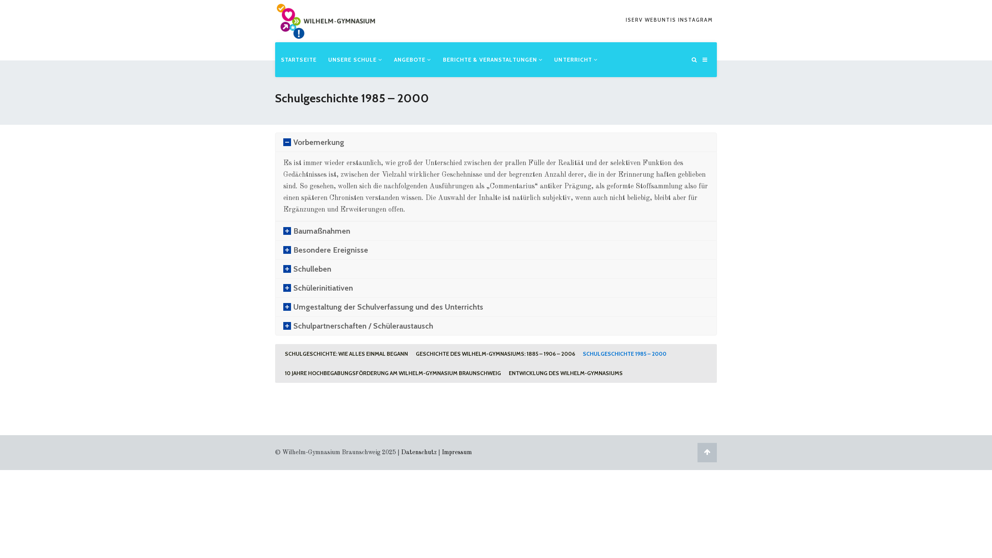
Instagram (695, 20)
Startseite (299, 59)
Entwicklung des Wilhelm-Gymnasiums (566, 373)
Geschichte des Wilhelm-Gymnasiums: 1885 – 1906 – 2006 (495, 353)
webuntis (661, 20)
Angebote (410, 59)
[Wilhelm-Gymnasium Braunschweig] (326, 32)
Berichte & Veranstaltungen (491, 59)
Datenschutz (419, 453)
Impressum (457, 453)
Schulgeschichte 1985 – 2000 (624, 353)
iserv (635, 20)
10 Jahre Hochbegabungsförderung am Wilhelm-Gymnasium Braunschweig (393, 373)
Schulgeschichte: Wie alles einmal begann (346, 353)
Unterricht (574, 59)
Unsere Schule (353, 59)
